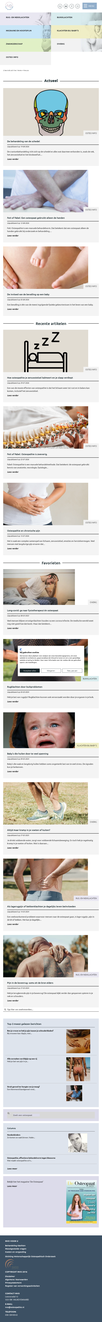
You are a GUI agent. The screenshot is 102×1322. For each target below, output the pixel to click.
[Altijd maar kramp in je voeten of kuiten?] (51, 818)
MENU (91, 6)
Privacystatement (13, 1282)
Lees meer (12, 1186)
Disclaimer (10, 1276)
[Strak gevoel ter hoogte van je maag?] (35, 1088)
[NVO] (9, 6)
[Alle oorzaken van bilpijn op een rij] (35, 1060)
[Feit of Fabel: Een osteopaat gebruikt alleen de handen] (51, 206)
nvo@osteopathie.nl (14, 1307)
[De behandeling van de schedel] (51, 127)
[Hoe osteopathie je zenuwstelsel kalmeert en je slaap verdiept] (51, 366)
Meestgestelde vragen (15, 1248)
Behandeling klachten (15, 1245)
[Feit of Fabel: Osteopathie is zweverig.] (51, 442)
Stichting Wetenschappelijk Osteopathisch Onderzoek (30, 1256)
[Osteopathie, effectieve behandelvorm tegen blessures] (35, 1159)
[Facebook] (71, 6)
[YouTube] (66, 6)
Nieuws (26, 70)
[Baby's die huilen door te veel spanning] (51, 745)
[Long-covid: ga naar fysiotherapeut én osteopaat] (51, 602)
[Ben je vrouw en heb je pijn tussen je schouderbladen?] (35, 1032)
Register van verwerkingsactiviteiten (22, 1285)
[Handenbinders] (35, 1136)
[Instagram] (77, 6)
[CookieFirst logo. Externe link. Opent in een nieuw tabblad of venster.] (21, 649)
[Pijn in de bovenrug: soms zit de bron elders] (51, 971)
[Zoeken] (60, 6)
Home (19, 70)
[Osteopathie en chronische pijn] (51, 519)
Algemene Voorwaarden (16, 1279)
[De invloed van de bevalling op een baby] (51, 281)
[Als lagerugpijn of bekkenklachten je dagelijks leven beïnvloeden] (51, 895)
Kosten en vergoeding (15, 1252)
